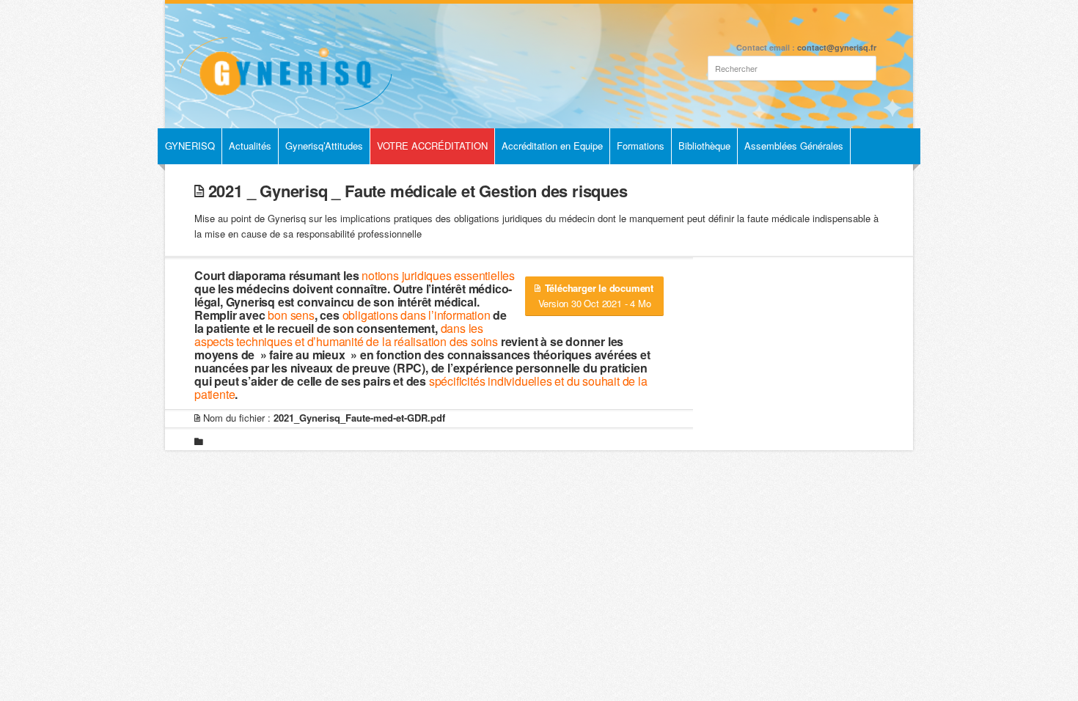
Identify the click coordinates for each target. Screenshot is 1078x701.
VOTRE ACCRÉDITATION (432, 146)
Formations (640, 146)
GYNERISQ (190, 146)
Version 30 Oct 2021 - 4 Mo (595, 295)
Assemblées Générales (793, 146)
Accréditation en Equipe (552, 146)
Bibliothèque (704, 146)
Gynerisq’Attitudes (324, 146)
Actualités (250, 146)
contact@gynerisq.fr (836, 47)
